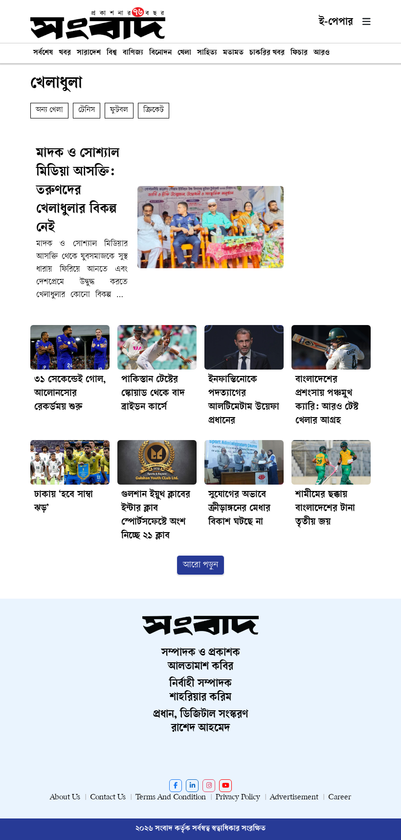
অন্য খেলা (49, 110)
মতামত (233, 53)
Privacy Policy (238, 797)
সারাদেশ (89, 53)
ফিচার (299, 53)
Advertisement (294, 797)
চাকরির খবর (267, 53)
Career (339, 797)
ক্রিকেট (153, 110)
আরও (321, 53)
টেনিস (86, 110)
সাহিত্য (207, 53)
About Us (65, 797)
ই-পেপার (336, 22)
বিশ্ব (112, 53)
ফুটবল (119, 110)
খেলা (184, 53)
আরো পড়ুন (200, 565)
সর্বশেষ (43, 53)
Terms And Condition (170, 797)
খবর (65, 53)
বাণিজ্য (133, 53)
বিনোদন (160, 53)
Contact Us (108, 797)
